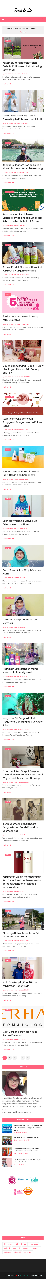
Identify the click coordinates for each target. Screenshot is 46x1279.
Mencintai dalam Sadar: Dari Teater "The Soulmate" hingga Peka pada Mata (28, 1127)
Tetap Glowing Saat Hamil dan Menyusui (20, 621)
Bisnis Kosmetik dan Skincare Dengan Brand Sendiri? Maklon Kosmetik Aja (20, 827)
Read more (7, 84)
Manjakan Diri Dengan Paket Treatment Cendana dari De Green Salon (22, 722)
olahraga (7, 1252)
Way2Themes (25, 1276)
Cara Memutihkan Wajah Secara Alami (21, 572)
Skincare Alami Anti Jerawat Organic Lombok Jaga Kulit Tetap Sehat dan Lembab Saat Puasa (22, 218)
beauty (25, 1248)
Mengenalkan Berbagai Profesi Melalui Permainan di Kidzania (26, 1149)
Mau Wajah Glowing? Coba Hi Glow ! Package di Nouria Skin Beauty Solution (23, 369)
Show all (23, 32)
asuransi (16, 1248)
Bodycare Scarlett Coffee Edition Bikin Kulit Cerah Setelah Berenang (22, 166)
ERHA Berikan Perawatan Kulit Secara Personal (19, 1033)
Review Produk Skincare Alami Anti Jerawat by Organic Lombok (22, 268)
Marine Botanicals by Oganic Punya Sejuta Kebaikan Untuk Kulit (22, 117)
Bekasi (23, 1244)
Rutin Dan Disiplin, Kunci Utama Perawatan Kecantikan (20, 984)
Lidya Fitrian (8, 74)
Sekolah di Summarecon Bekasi (26, 1137)
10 (23, 1058)
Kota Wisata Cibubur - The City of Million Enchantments (27, 1160)
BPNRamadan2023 (11, 1244)
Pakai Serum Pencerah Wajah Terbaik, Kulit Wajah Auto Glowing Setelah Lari (22, 66)
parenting (27, 1252)
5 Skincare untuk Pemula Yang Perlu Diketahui (20, 318)
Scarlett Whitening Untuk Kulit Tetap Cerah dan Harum (19, 522)
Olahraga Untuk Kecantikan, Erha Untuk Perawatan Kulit (21, 935)
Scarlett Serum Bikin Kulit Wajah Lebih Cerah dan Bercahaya (20, 473)
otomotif (17, 1252)
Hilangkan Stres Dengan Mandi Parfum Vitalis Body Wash (20, 670)
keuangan (35, 1248)
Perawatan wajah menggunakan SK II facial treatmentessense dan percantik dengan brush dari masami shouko (22, 882)
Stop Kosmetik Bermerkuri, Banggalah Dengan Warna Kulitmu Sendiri (22, 422)
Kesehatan (34, 1244)
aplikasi (7, 1248)
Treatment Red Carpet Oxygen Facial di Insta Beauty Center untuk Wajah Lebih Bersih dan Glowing (23, 774)
